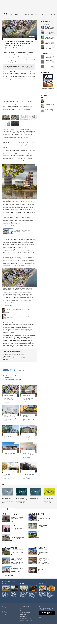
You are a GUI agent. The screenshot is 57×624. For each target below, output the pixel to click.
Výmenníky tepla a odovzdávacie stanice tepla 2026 (49, 61)
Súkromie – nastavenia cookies (26, 620)
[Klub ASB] (52, 14)
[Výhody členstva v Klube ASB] (5, 66)
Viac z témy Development (8, 575)
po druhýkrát (30, 106)
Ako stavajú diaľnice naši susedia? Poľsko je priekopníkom (50, 47)
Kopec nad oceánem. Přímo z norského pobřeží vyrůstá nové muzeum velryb (14, 594)
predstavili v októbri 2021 (21, 101)
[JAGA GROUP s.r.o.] (5, 609)
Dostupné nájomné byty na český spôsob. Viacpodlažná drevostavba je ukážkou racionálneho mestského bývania (17, 518)
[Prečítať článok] (7, 491)
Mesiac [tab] (47, 24)
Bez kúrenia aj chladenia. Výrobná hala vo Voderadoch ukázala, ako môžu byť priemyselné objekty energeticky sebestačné (44, 561)
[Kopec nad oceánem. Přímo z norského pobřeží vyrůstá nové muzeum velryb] (14, 588)
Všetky (4, 508)
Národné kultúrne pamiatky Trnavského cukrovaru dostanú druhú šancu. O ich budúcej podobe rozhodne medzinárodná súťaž (17, 561)
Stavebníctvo (22, 14)
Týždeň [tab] (43, 24)
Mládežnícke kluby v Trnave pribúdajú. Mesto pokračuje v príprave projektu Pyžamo (17, 537)
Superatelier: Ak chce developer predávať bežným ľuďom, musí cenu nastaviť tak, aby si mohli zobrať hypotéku (17, 528)
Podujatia (44, 53)
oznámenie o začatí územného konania (19, 142)
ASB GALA (39, 14)
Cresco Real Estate (24, 375)
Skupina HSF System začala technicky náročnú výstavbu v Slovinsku (50, 110)
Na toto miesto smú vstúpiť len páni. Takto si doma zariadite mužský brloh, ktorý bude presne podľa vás (33, 595)
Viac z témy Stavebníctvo (34, 539)
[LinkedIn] (14, 370)
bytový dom (12, 375)
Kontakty (22, 610)
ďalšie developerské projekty (21, 324)
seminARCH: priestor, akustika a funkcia (49, 57)
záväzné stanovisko (26, 137)
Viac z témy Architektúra (8, 543)
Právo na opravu (23, 616)
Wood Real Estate (8, 377)
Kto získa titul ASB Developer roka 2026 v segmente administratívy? (35, 498)
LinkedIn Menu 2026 (49, 66)
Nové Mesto (17, 375)
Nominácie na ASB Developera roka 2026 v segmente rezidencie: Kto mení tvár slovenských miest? (7, 499)
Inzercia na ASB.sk (23, 614)
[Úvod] (4, 14)
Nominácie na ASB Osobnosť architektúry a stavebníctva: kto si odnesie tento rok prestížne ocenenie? (49, 499)
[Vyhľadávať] (54, 14)
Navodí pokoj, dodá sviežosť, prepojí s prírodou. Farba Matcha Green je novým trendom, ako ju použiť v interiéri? (24, 595)
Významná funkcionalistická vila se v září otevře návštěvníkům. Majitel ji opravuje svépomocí (5, 595)
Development (31, 14)
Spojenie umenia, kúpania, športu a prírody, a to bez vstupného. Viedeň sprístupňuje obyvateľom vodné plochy (50, 37)
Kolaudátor (11, 508)
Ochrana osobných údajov (25, 618)
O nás (21, 608)
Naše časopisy (45, 72)
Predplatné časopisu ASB (25, 612)
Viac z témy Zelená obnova (35, 575)
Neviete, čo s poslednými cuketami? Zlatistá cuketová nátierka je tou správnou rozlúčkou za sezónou (50, 595)
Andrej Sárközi (9, 47)
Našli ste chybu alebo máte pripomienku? (13, 379)
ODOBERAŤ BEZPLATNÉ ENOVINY (47, 613)
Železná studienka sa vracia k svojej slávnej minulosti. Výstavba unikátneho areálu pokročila (49, 27)
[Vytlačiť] (23, 370)
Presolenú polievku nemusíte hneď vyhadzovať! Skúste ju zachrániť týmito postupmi (42, 594)
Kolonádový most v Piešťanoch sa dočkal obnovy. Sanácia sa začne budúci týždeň (50, 32)
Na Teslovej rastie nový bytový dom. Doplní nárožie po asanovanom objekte (17, 570)
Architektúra (13, 14)
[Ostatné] (42, 14)
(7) (33, 36)
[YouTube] (17, 370)
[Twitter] (11, 370)
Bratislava (7, 375)
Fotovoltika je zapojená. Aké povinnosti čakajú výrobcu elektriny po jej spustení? (49, 42)
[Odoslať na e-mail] (20, 370)
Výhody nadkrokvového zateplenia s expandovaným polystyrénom (49, 106)
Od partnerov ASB (45, 96)
